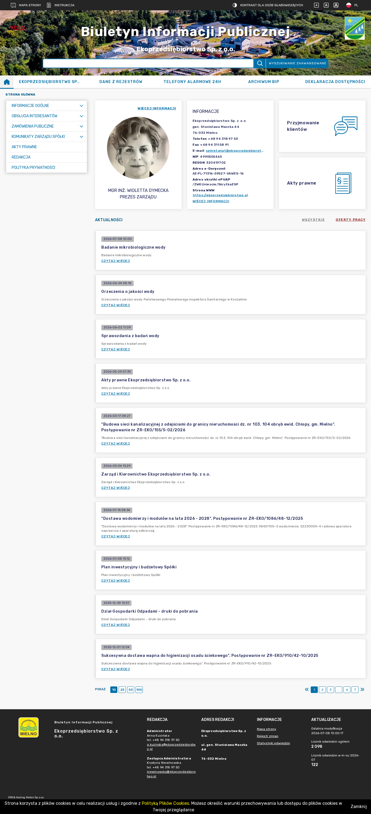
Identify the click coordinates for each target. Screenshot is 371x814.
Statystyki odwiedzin (273, 743)
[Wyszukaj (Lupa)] (259, 63)
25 (122, 690)
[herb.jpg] (355, 28)
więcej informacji (157, 108)
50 (131, 690)
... (339, 690)
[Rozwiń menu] (81, 106)
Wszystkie (313, 219)
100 (139, 690)
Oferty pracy (351, 219)
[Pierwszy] (307, 689)
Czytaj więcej (115, 261)
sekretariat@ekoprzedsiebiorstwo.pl (238, 151)
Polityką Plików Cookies (165, 803)
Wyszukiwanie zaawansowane (297, 63)
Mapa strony (30, 5)
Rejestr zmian (267, 736)
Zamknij (359, 806)
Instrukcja (64, 5)
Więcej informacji (211, 201)
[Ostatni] (362, 689)
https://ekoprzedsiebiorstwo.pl (220, 195)
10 (114, 690)
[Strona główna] (7, 81)
